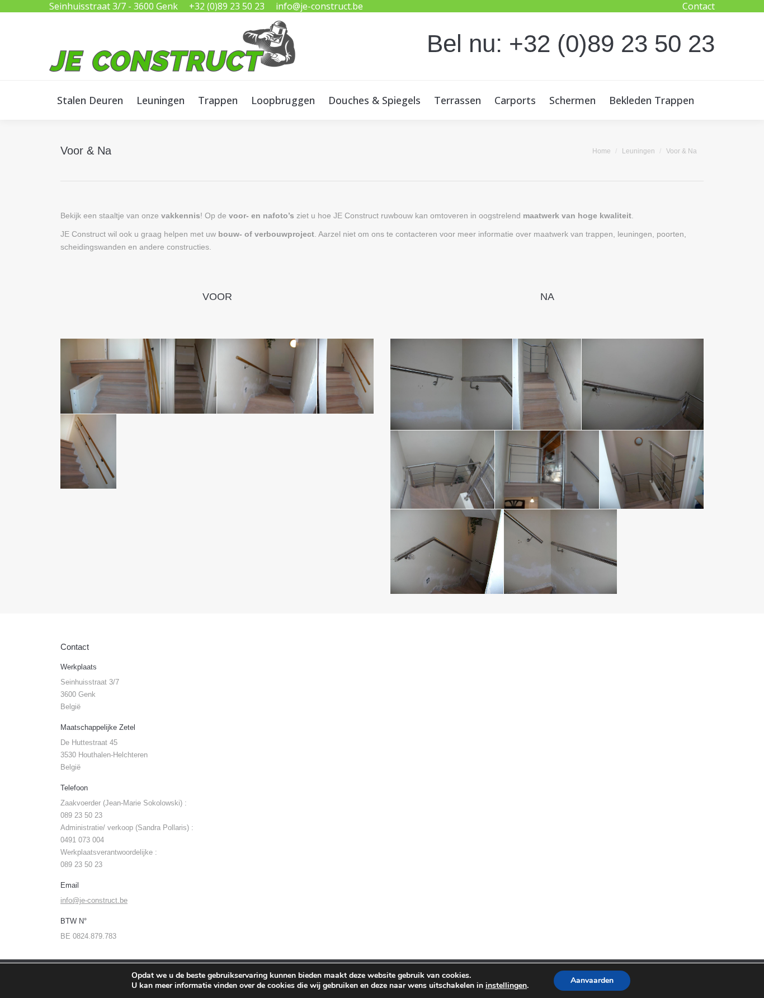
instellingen (506, 986)
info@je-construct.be (319, 6)
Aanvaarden (592, 980)
